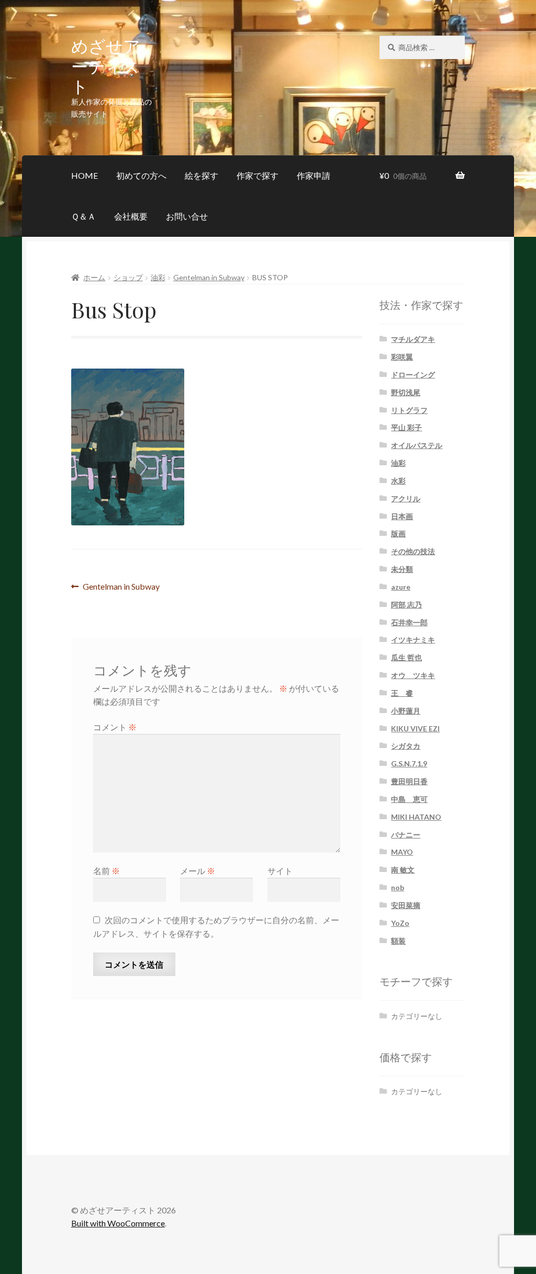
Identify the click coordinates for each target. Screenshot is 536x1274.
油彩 (158, 277)
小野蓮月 (405, 710)
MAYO (402, 851)
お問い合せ (187, 216)
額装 (398, 940)
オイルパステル (416, 445)
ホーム (94, 277)
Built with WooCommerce (118, 1223)
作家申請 (313, 175)
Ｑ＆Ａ (83, 216)
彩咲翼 (402, 356)
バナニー (405, 834)
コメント (115, 727)
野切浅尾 (405, 392)
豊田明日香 (409, 781)
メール (197, 871)
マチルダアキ (413, 339)
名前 (106, 871)
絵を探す (201, 175)
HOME (84, 175)
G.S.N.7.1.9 (409, 763)
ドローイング (413, 374)
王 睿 (402, 692)
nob (397, 887)
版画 (398, 533)
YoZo (400, 923)
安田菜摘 (405, 905)
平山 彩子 (406, 427)
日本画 (402, 516)
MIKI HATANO (416, 816)
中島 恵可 (409, 799)
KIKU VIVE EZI (415, 728)
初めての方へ (141, 175)
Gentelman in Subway (208, 277)
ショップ (128, 277)
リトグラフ (409, 410)
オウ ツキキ (413, 675)
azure (400, 586)
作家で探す (257, 175)
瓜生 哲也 (406, 657)
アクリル (405, 498)
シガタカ (405, 745)
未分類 (402, 569)
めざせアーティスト (105, 65)
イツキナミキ (413, 639)
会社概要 (131, 216)
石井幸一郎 (409, 622)
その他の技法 (413, 551)
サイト (280, 871)
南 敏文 (403, 869)
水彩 (398, 480)
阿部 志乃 (406, 604)
